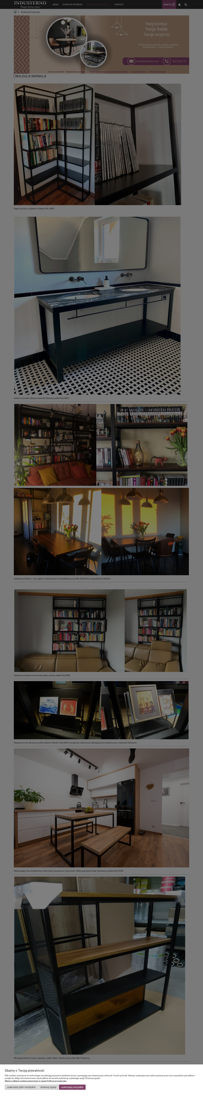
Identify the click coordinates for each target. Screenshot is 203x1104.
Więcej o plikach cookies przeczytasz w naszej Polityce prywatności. (36, 1081)
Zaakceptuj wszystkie (72, 1087)
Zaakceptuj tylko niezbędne (21, 1087)
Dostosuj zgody (48, 1087)
